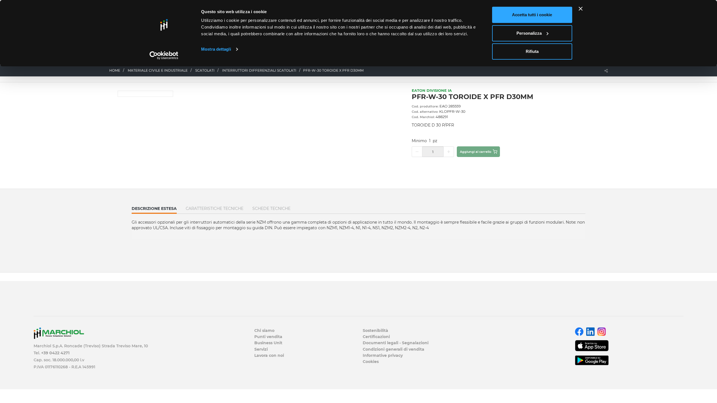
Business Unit (268, 342)
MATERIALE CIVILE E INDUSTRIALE (158, 70)
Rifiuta (532, 51)
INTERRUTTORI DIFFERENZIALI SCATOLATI (259, 70)
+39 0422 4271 (55, 352)
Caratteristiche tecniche (214, 208)
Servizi (261, 349)
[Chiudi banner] (581, 9)
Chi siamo (264, 330)
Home (114, 70)
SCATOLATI (205, 70)
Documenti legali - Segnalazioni (396, 342)
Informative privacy (383, 355)
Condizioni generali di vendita (393, 349)
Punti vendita (268, 336)
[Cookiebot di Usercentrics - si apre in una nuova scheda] (163, 55)
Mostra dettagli (216, 49)
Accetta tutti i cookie (532, 14)
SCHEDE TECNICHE (271, 208)
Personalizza (529, 33)
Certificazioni (376, 336)
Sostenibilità (375, 330)
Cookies (371, 361)
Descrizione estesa (154, 210)
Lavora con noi (269, 355)
